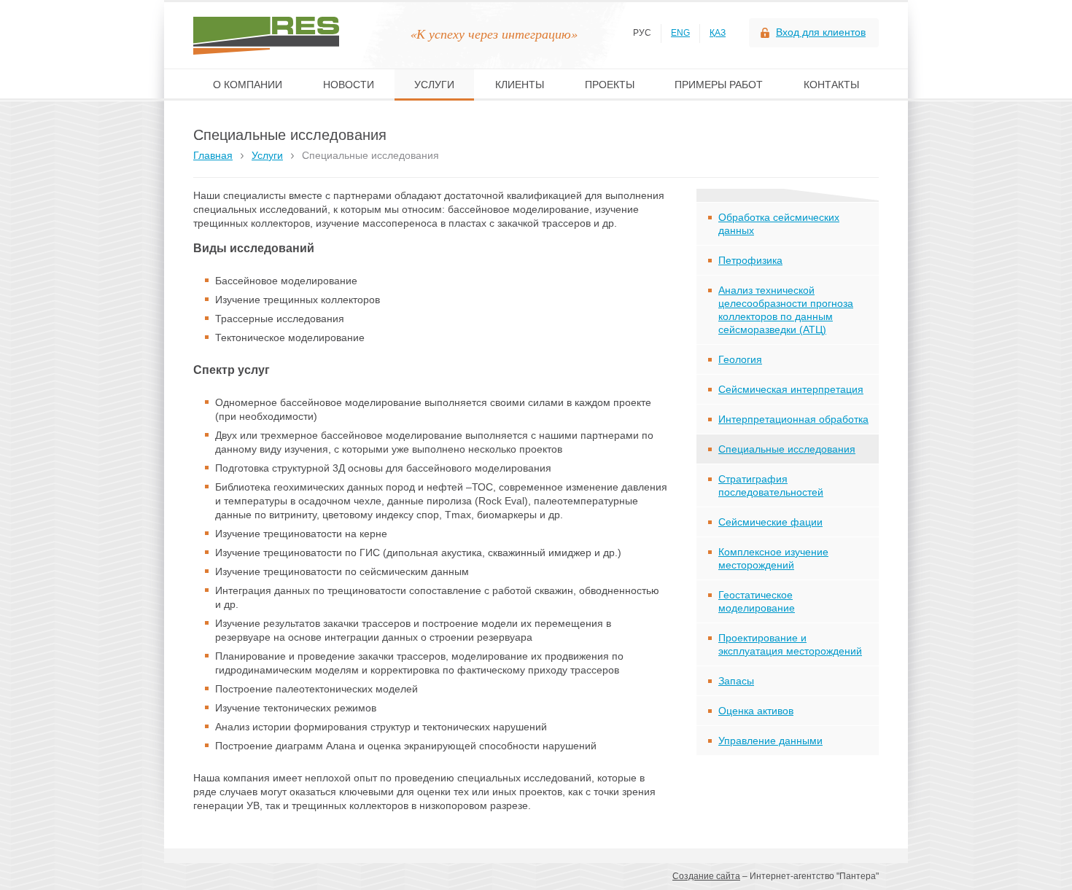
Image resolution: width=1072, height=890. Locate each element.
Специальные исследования (786, 449)
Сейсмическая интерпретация (790, 389)
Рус (642, 33)
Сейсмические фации (770, 522)
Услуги (267, 155)
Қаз (718, 33)
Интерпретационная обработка (793, 419)
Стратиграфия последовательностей (770, 485)
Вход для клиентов (821, 32)
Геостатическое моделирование (756, 601)
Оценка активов (755, 711)
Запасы (736, 681)
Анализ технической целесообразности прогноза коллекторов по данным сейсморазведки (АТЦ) (785, 309)
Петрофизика (750, 260)
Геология (740, 359)
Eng (680, 33)
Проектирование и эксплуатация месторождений (790, 644)
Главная (213, 155)
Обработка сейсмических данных (778, 223)
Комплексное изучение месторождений (773, 558)
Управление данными (770, 740)
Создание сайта (706, 876)
